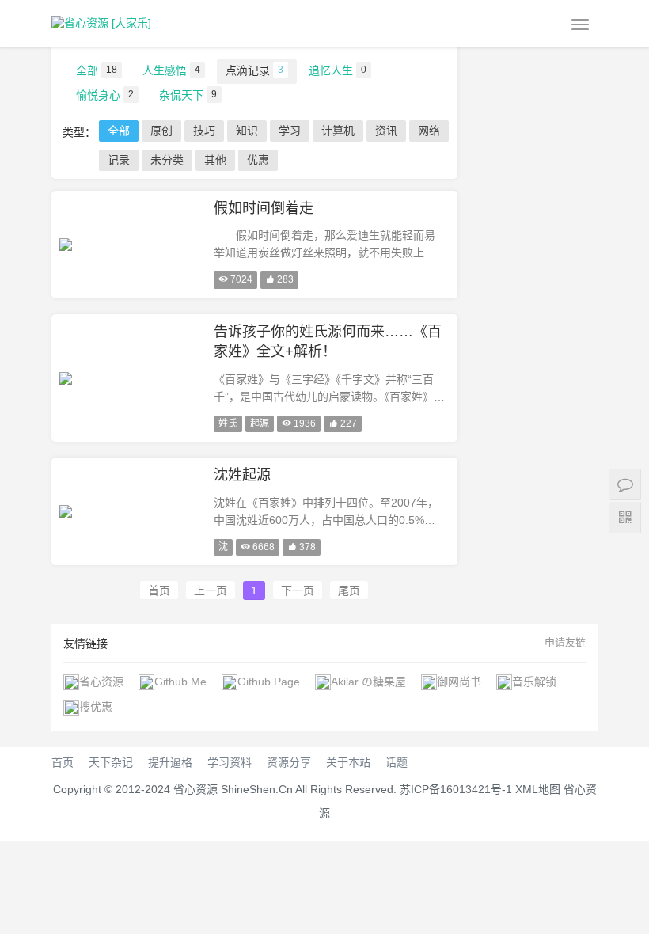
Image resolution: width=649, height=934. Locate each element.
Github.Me (180, 681)
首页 (159, 590)
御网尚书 (459, 681)
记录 (119, 160)
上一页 (210, 590)
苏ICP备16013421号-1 (456, 789)
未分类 (167, 160)
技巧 (204, 130)
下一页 (297, 590)
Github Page (268, 681)
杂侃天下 (188, 95)
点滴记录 (254, 70)
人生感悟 (171, 70)
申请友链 (565, 642)
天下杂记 (111, 762)
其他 (215, 160)
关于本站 (348, 762)
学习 (290, 130)
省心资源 (101, 681)
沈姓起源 (242, 475)
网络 (429, 130)
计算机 (338, 130)
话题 (396, 762)
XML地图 (537, 789)
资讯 (386, 130)
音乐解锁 (534, 681)
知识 (247, 130)
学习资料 (229, 762)
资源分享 (289, 762)
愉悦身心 (105, 95)
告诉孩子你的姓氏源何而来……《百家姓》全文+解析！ (328, 342)
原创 (161, 130)
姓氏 (227, 423)
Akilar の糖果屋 (368, 681)
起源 (259, 423)
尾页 (349, 590)
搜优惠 (95, 706)
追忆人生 (337, 70)
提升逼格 (170, 762)
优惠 (258, 160)
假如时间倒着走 (263, 208)
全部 (96, 70)
